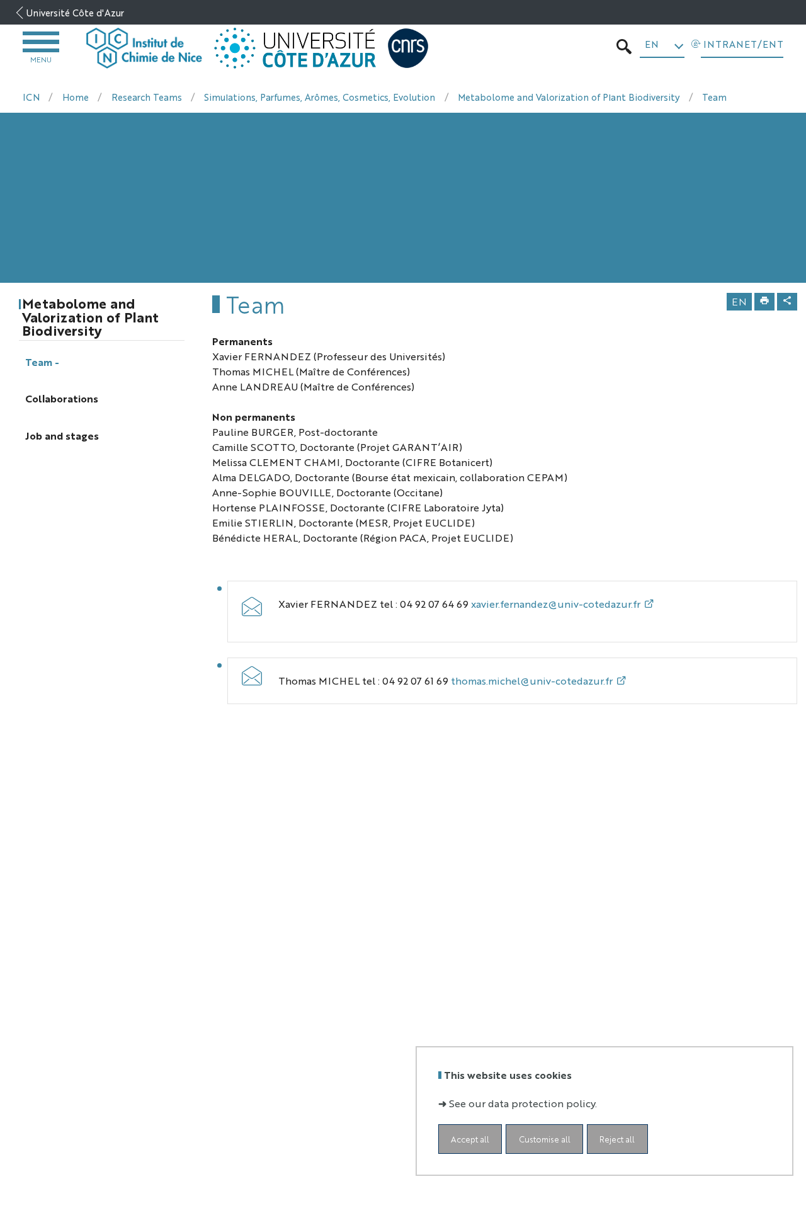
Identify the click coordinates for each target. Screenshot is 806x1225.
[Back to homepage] (144, 48)
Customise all (544, 1139)
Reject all (617, 1139)
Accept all (470, 1139)
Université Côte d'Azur (75, 12)
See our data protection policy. (523, 1103)
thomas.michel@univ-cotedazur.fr (532, 680)
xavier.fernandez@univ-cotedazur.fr (555, 603)
